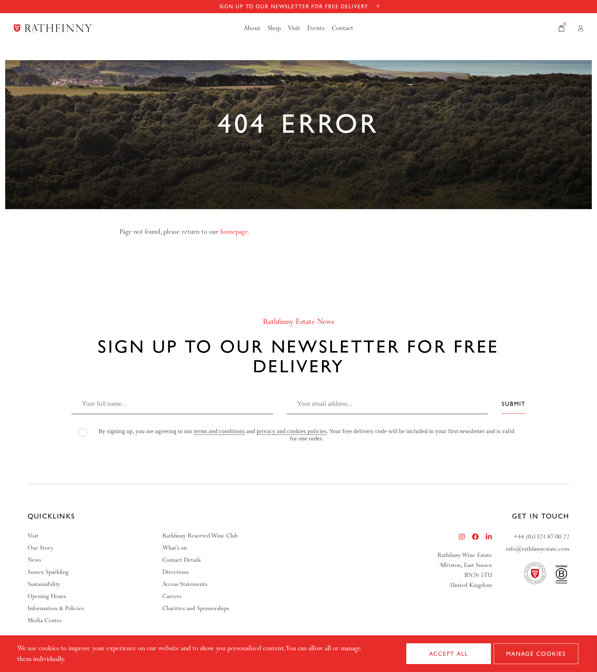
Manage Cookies (536, 653)
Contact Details (181, 560)
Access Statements (184, 584)
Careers (171, 596)
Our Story (40, 548)
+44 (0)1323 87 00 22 (541, 537)
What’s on (174, 548)
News (34, 560)
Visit (33, 536)
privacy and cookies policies (292, 431)
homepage (234, 231)
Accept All (448, 653)
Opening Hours (47, 596)
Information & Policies (56, 608)
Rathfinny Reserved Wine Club (200, 536)
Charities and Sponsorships (195, 608)
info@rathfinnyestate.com (537, 549)
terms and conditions (219, 431)
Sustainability (44, 584)
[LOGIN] (580, 28)
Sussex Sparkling (48, 572)
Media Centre (45, 620)
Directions (175, 572)
